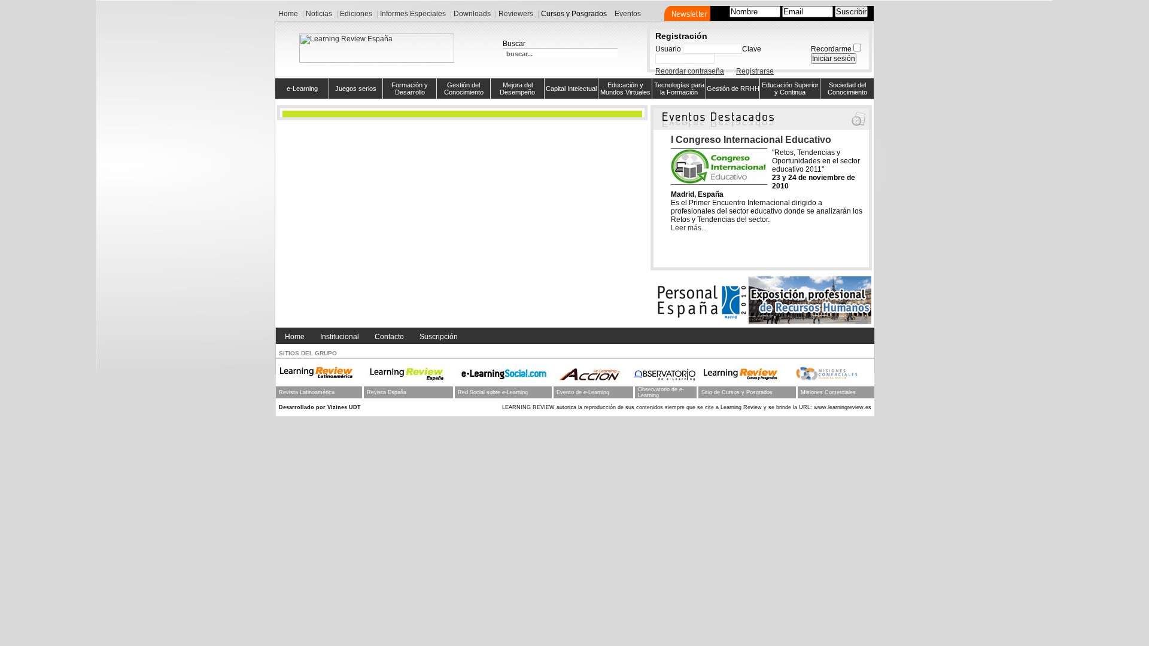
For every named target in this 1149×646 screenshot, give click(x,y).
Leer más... (689, 228)
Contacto (389, 337)
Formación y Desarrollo (409, 88)
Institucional (339, 337)
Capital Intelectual (571, 88)
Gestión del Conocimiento (464, 88)
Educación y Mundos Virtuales (625, 88)
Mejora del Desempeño (517, 88)
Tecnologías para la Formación (679, 88)
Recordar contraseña (689, 71)
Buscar (514, 43)
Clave (751, 49)
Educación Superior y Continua (790, 88)
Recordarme (831, 49)
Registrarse (755, 71)
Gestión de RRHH (733, 88)
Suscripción (439, 337)
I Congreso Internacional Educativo (751, 140)
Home (295, 337)
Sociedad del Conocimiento (847, 88)
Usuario (668, 49)
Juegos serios (355, 88)
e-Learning (302, 88)
